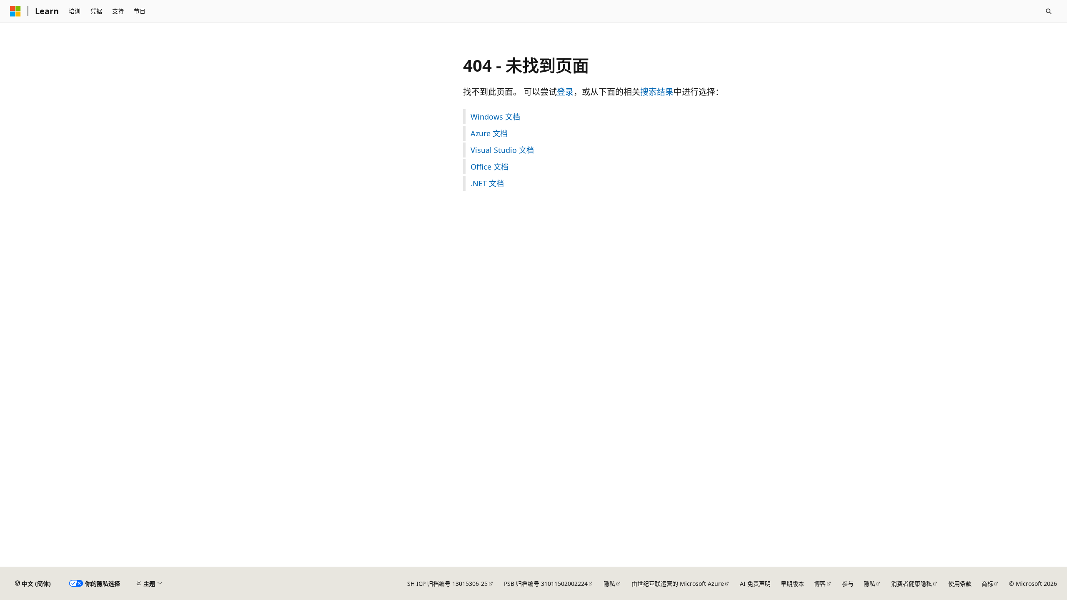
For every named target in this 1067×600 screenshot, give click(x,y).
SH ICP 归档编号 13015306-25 (447, 584)
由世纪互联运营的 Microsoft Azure (677, 584)
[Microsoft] (15, 11)
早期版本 (792, 584)
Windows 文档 (495, 117)
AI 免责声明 (755, 584)
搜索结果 (657, 92)
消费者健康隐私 (911, 584)
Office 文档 (489, 167)
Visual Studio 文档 (502, 150)
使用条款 (960, 584)
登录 (565, 92)
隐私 (609, 584)
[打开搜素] (1048, 11)
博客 (820, 584)
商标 (987, 584)
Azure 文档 (489, 133)
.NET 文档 (487, 183)
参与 (848, 584)
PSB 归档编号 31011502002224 (546, 584)
